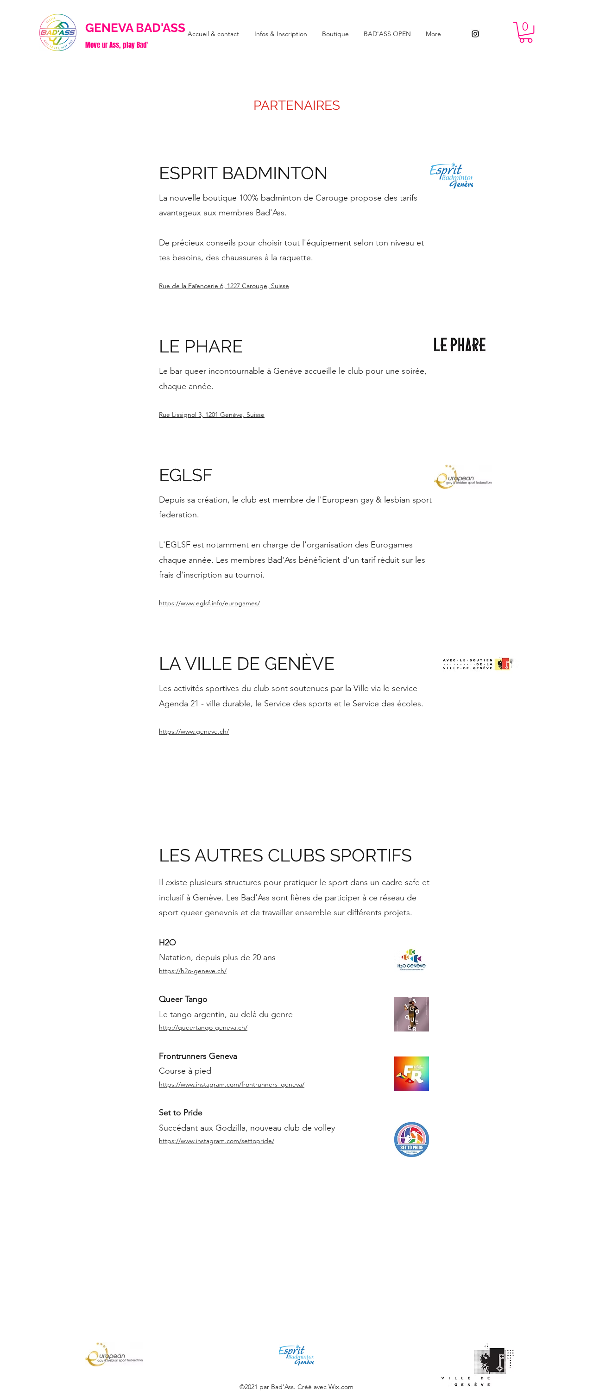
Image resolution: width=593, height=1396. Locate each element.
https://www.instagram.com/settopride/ (216, 1141)
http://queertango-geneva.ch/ (203, 1027)
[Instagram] (475, 33)
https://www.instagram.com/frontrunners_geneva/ (231, 1084)
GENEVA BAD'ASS (135, 28)
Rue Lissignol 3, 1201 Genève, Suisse (212, 414)
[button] (525, 32)
